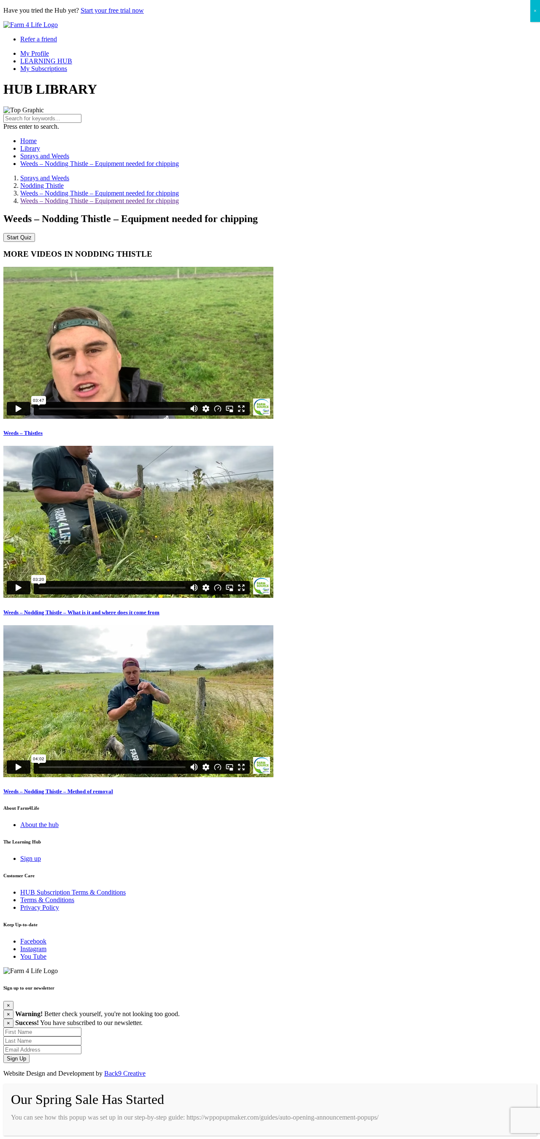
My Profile (34, 53)
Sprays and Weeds (44, 156)
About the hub (39, 824)
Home (28, 140)
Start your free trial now (112, 10)
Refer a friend (38, 39)
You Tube (33, 956)
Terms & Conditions (47, 899)
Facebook (33, 941)
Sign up (30, 858)
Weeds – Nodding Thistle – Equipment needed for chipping (99, 163)
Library (30, 148)
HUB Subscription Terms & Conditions (73, 892)
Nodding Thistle (42, 185)
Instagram (33, 948)
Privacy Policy (39, 907)
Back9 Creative (125, 1073)
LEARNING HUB (46, 61)
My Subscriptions (43, 68)
